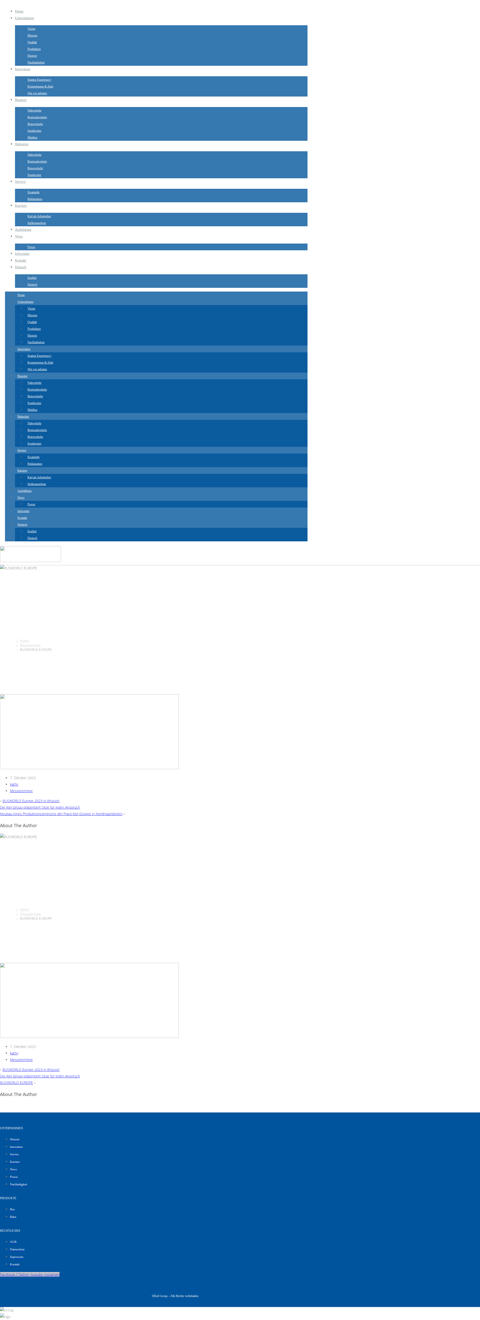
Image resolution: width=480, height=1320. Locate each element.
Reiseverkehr (35, 124)
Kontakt (20, 260)
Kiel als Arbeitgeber (39, 216)
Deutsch (20, 267)
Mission (32, 35)
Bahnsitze (21, 144)
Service (20, 182)
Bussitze (20, 100)
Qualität (32, 42)
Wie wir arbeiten (37, 93)
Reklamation (35, 199)
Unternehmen (24, 18)
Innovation (22, 69)
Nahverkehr (35, 110)
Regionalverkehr (37, 117)
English (32, 278)
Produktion (34, 49)
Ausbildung (23, 230)
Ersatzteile (34, 192)
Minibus (33, 137)
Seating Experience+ (40, 80)
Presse (31, 247)
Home (19, 11)
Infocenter (22, 254)
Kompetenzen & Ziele (40, 86)
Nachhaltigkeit (36, 62)
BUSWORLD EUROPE (16, 1082)
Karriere (21, 206)
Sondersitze (34, 131)
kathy (14, 784)
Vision (31, 29)
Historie (32, 56)
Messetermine (30, 645)
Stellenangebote (37, 223)
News (19, 236)
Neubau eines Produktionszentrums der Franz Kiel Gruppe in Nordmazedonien (61, 813)
